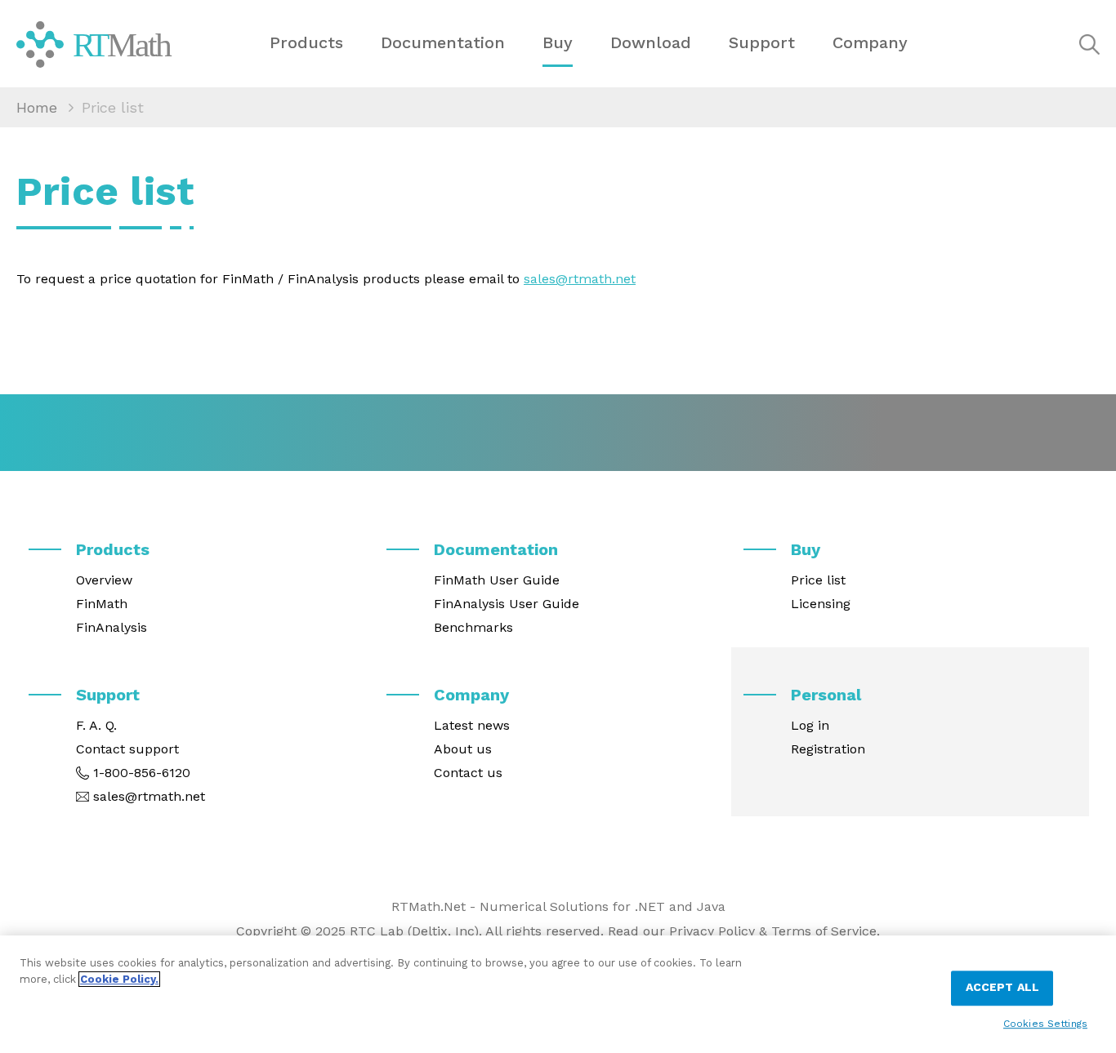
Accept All (1002, 987)
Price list (818, 580)
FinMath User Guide (497, 580)
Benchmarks (473, 627)
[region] (558, 994)
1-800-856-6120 (141, 772)
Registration (828, 749)
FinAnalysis (111, 627)
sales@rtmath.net (580, 279)
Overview (104, 580)
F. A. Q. (96, 725)
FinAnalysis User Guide (506, 603)
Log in (810, 725)
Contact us (468, 772)
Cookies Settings (1045, 1023)
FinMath (101, 603)
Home (36, 107)
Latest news (472, 725)
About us (463, 749)
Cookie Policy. (119, 979)
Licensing (820, 603)
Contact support (127, 749)
